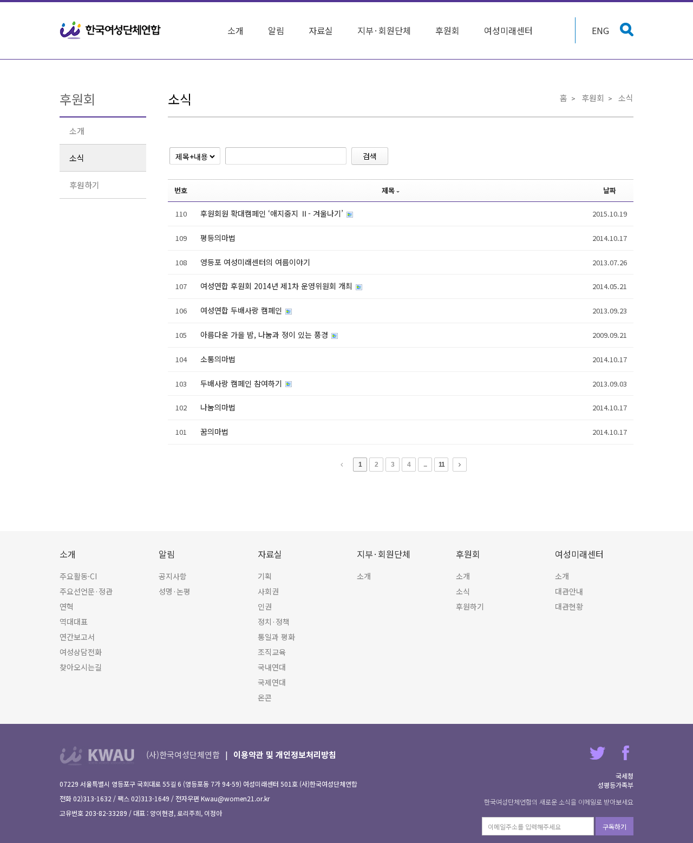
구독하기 (614, 826)
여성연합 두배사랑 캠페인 (242, 310)
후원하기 (84, 185)
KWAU (97, 756)
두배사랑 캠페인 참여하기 (242, 383)
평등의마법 (218, 237)
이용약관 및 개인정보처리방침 (284, 754)
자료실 (321, 30)
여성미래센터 (508, 30)
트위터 (597, 753)
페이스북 (625, 753)
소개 (235, 30)
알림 (276, 30)
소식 (76, 158)
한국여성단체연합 (110, 30)
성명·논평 (175, 591)
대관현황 (569, 606)
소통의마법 (218, 359)
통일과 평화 (276, 636)
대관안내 (569, 591)
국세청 (624, 775)
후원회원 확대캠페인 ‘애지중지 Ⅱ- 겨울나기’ (272, 213)
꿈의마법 (214, 431)
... (425, 464)
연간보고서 (77, 636)
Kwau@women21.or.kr (235, 798)
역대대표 (74, 621)
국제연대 (272, 682)
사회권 (268, 591)
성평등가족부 (615, 784)
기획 (265, 576)
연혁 (67, 606)
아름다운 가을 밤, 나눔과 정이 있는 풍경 (265, 334)
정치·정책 (274, 621)
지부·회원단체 (384, 30)
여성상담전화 (81, 651)
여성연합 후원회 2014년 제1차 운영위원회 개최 (277, 285)
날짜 (609, 190)
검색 (370, 156)
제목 (388, 190)
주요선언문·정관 (86, 591)
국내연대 (272, 667)
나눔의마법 (218, 407)
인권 (265, 606)
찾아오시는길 (81, 667)
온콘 (265, 697)
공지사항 (173, 576)
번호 (180, 190)
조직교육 (272, 651)
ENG (600, 30)
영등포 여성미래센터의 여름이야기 (255, 262)
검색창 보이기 (626, 29)
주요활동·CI (78, 576)
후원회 (447, 30)
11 (441, 464)
